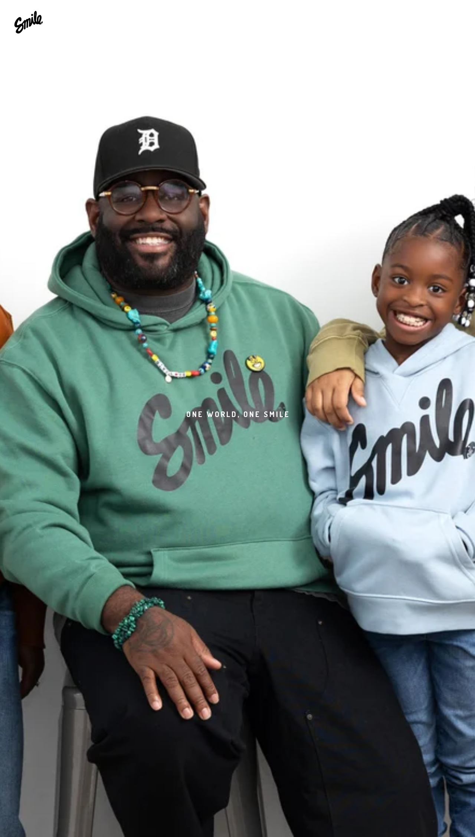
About (245, 21)
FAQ (275, 21)
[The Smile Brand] (29, 21)
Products (207, 21)
